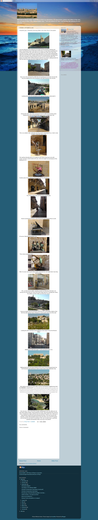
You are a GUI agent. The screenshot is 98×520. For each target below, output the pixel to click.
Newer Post (22, 461)
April (23, 503)
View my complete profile (66, 46)
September (24, 484)
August (23, 500)
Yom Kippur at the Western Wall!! (29, 487)
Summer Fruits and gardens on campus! (31, 498)
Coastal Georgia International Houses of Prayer (30, 474)
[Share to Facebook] (44, 421)
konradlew (53, 516)
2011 (22, 511)
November (24, 480)
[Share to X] (42, 421)
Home (39, 461)
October (24, 482)
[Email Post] (38, 421)
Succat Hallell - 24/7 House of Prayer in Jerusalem (30, 472)
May (23, 502)
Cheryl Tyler (71, 29)
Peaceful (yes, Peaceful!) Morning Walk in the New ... (33, 492)
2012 (22, 479)
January (24, 509)
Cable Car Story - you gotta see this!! (30, 494)
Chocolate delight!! (26, 485)
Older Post (55, 461)
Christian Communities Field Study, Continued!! (32, 489)
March (23, 505)
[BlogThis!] (41, 421)
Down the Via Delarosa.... (27, 496)
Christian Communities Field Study (29, 491)
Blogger (64, 516)
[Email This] (40, 421)
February (24, 507)
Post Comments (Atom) (31, 463)
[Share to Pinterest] (45, 421)
